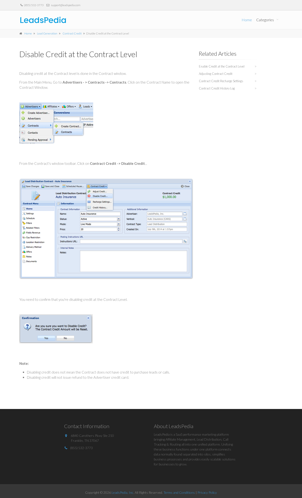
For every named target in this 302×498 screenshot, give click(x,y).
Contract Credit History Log (217, 88)
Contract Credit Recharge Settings (221, 81)
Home (247, 19)
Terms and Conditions (179, 492)
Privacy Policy (207, 492)
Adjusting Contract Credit (215, 74)
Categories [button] (265, 19)
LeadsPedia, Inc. (123, 492)
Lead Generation (47, 33)
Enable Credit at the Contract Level (221, 66)
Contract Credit (72, 33)
